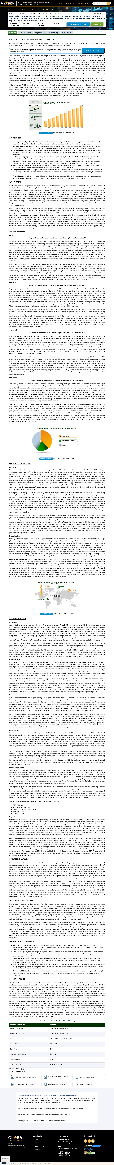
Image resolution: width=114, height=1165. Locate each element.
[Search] (108, 3)
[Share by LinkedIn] (103, 14)
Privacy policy (39, 1149)
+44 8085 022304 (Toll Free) (67, 1143)
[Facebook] (89, 1141)
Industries (70, 3)
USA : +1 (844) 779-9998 (26, 2)
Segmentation (40, 33)
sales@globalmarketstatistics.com (29, 4)
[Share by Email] (97, 14)
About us (37, 1143)
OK (4, 1162)
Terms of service (40, 1146)
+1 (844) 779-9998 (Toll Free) (67, 1141)
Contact (88, 3)
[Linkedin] (93, 1141)
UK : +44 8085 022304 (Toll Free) (42, 2)
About (81, 3)
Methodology (54, 33)
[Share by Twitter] (100, 14)
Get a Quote (66, 33)
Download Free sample (46, 133)
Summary (12, 33)
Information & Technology (21, 10)
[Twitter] (85, 1141)
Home (62, 3)
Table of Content (26, 33)
